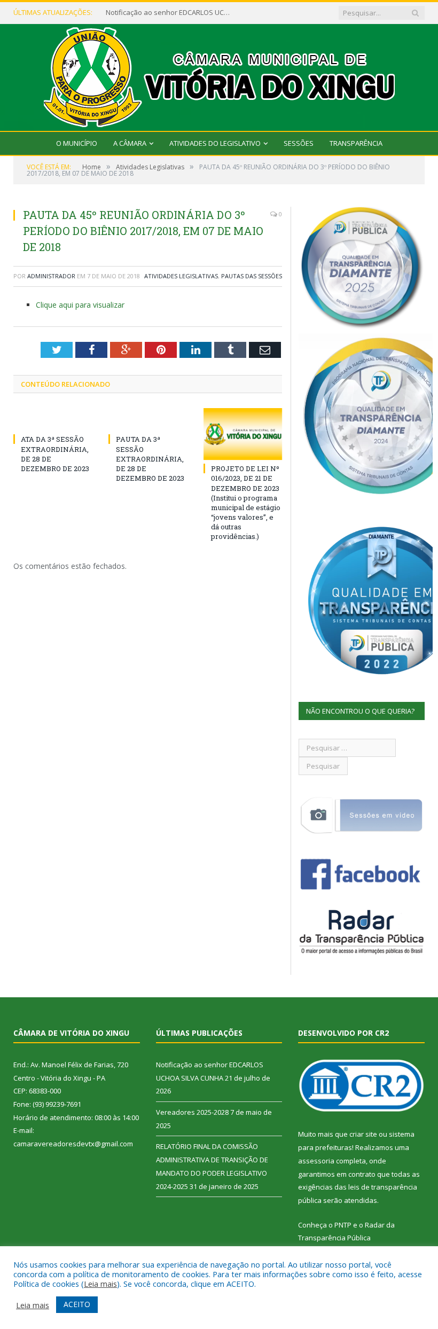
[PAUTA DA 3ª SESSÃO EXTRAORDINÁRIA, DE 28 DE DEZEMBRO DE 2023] (147, 419)
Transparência (356, 143)
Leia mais (100, 1283)
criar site (363, 1134)
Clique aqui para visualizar (80, 305)
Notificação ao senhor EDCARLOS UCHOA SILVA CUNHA (170, 12)
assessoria (316, 1161)
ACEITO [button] (77, 1304)
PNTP (342, 1225)
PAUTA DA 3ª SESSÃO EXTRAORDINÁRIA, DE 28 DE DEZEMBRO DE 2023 (150, 458)
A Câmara (129, 143)
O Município (76, 143)
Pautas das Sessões (251, 276)
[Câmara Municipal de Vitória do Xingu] (219, 75)
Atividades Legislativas (181, 276)
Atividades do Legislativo (215, 143)
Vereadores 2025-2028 (192, 1112)
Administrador (51, 276)
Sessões (299, 143)
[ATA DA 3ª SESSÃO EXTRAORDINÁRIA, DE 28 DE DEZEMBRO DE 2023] (52, 419)
